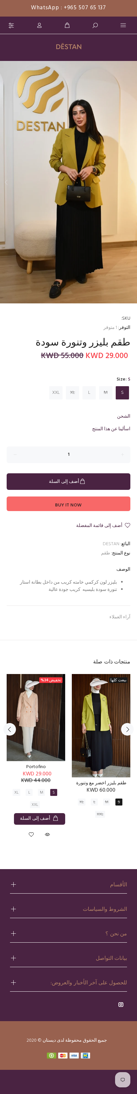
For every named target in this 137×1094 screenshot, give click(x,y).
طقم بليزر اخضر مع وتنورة (101, 783)
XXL (56, 392)
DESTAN (111, 544)
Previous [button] (6, 182)
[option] (68, 182)
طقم (105, 553)
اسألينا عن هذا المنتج (111, 429)
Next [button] (130, 182)
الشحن (123, 416)
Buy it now (68, 505)
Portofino (36, 767)
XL (72, 392)
